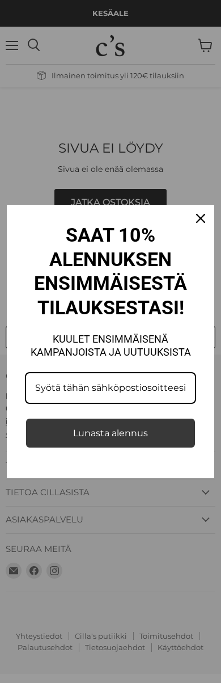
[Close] (200, 218)
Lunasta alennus (110, 433)
